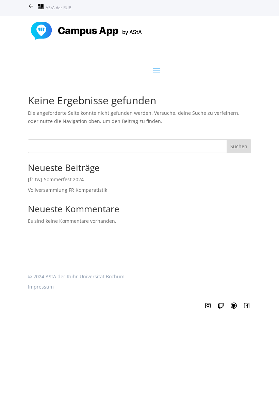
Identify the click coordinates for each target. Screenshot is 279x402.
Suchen (238, 146)
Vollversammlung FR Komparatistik (67, 190)
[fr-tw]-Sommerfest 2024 (56, 179)
